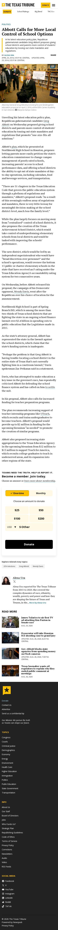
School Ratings (23, 11)
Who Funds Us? (9, 824)
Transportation (8, 792)
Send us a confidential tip (13, 713)
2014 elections (9, 566)
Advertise (6, 709)
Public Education (9, 784)
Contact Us (6, 705)
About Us (6, 807)
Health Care (7, 767)
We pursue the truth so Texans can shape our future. (16, 721)
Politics (6, 24)
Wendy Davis (21, 291)
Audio (4, 858)
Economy (6, 754)
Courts (5, 741)
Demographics (8, 750)
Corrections (7, 849)
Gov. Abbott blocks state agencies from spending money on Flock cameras (38, 651)
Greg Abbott (24, 566)
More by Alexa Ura (37, 602)
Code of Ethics (8, 837)
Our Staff (6, 811)
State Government (10, 788)
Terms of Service (9, 841)
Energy (5, 758)
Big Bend (38, 11)
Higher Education (9, 771)
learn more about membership (39, 480)
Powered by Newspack (12, 922)
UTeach (45, 413)
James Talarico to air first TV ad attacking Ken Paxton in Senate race (37, 620)
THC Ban (51, 11)
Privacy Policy (8, 845)
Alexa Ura (9, 55)
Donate (45, 5)
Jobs (4, 819)
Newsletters (7, 854)
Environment (7, 763)
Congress (6, 737)
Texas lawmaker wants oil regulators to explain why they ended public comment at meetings (37, 670)
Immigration (7, 775)
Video (4, 862)
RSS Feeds (6, 866)
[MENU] (54, 5)
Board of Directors (10, 815)
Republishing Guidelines (12, 832)
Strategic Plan (8, 828)
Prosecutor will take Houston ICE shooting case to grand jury (38, 634)
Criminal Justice (8, 746)
